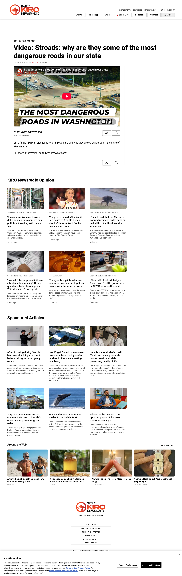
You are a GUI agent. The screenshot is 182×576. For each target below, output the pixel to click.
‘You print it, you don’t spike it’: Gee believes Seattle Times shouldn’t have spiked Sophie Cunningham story (66, 222)
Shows (79, 15)
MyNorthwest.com (89, 550)
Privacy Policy (84, 568)
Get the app (93, 15)
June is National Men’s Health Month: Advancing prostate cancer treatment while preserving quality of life (106, 357)
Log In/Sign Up (169, 10)
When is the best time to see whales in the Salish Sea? (65, 416)
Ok (179, 554)
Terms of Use (71, 568)
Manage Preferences (127, 565)
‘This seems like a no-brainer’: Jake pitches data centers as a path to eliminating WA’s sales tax (25, 222)
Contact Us (91, 525)
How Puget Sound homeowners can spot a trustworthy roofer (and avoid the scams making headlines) (66, 357)
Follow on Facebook (91, 528)
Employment (91, 543)
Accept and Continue (151, 565)
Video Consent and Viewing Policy (63, 571)
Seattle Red (137, 10)
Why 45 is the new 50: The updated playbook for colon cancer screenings (105, 417)
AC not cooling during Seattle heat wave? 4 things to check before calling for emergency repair (23, 357)
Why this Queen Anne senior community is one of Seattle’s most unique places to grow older (24, 419)
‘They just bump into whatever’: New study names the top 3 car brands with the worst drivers (66, 283)
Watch (107, 15)
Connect (154, 15)
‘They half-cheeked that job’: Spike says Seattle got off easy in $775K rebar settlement (108, 283)
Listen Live (124, 15)
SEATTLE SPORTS (125, 10)
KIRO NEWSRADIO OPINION (24, 41)
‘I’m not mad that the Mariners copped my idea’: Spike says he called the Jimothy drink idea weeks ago (108, 222)
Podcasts (139, 15)
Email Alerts (91, 535)
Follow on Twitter (91, 532)
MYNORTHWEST (149, 10)
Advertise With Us (91, 539)
